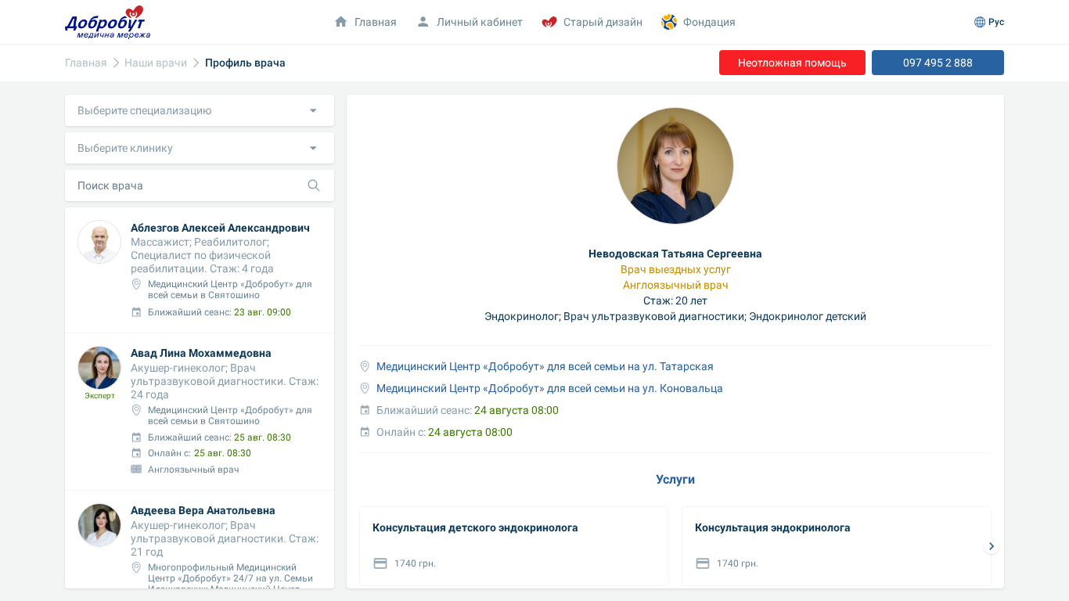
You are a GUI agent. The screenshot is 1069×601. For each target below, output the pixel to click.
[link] (86, 63)
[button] (199, 110)
